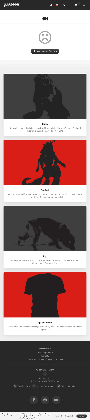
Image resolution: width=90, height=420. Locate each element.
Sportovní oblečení (45, 322)
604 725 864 (24, 386)
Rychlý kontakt (68, 386)
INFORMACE (45, 348)
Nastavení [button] (58, 416)
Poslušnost (45, 190)
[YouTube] (56, 400)
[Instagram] (45, 400)
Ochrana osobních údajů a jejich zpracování (45, 359)
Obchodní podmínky (45, 352)
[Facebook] (33, 400)
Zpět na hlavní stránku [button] (47, 51)
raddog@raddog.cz (45, 386)
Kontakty (45, 356)
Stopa (45, 256)
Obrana (45, 123)
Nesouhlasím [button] (69, 416)
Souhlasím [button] (81, 416)
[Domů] (12, 5)
